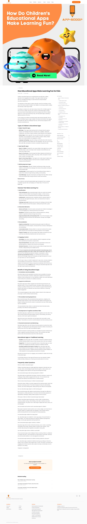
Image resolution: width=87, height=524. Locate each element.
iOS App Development (35, 507)
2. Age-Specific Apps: (62, 102)
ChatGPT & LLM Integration (36, 515)
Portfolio (34, 2)
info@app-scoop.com (60, 506)
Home (31, 2)
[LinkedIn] (77, 496)
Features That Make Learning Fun (63, 105)
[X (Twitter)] (80, 496)
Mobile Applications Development (37, 506)
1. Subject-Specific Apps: (63, 100)
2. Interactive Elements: (62, 108)
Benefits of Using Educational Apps (63, 114)
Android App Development (36, 509)
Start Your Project (76, 2)
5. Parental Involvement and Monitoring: (63, 124)
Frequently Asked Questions (63, 129)
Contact (48, 2)
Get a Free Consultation (35, 467)
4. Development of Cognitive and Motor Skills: (63, 122)
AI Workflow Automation (36, 512)
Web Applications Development (37, 510)
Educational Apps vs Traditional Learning (63, 127)
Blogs (53, 2)
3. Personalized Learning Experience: (63, 119)
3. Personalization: (61, 110)
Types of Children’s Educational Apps (63, 98)
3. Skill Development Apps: (63, 103)
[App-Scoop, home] (8, 1)
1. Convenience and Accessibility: (62, 117)
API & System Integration (36, 513)
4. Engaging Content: (62, 111)
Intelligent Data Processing (36, 516)
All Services (34, 518)
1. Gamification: (61, 107)
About (45, 2)
